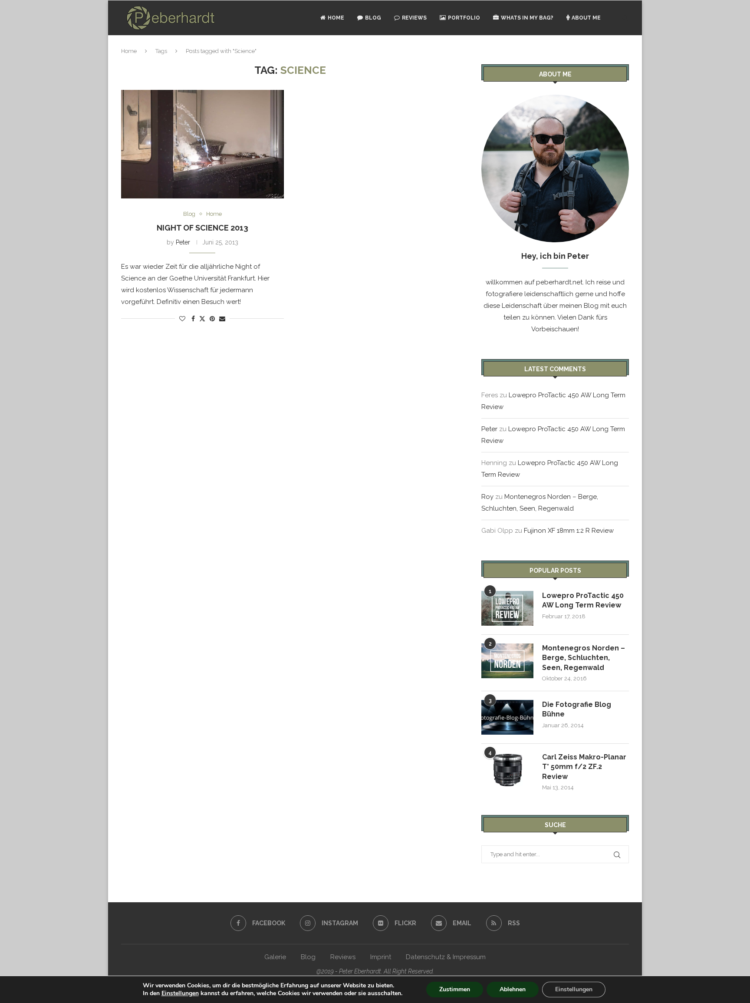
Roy (487, 497)
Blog (373, 18)
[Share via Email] (222, 318)
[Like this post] (182, 318)
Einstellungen (180, 993)
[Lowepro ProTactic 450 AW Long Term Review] (507, 608)
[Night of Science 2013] (202, 144)
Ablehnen (513, 989)
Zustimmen (454, 989)
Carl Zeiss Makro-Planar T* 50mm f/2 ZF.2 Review (584, 767)
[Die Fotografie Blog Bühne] (507, 717)
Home (336, 18)
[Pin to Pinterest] (212, 318)
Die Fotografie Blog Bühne (576, 709)
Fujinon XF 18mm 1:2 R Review (569, 530)
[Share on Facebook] (193, 318)
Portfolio (464, 18)
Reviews (414, 18)
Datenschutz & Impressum (446, 957)
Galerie (275, 957)
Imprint (380, 957)
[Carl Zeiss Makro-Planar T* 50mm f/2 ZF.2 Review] (507, 769)
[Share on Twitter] (202, 318)
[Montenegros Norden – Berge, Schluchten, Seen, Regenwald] (507, 660)
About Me (586, 18)
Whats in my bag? (527, 18)
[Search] (624, 17)
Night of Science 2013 (202, 227)
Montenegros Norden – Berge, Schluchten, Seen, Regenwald (583, 658)
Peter (183, 242)
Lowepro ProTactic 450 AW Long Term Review (583, 600)
